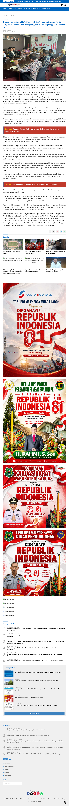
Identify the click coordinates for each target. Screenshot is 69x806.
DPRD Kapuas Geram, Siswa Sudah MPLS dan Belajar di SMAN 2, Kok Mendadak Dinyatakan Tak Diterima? (34, 635)
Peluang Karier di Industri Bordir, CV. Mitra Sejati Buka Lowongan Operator (36, 705)
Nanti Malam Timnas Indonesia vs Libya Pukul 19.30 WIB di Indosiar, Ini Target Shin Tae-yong (33, 754)
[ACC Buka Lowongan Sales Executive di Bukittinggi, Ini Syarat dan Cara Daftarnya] (8, 673)
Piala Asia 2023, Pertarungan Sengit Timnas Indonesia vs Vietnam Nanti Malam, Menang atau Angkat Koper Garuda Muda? (35, 741)
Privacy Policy (35, 799)
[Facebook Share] (50, 231)
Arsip (63, 799)
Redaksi (6, 799)
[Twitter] (31, 793)
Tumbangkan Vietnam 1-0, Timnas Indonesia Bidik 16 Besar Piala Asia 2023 (28, 735)
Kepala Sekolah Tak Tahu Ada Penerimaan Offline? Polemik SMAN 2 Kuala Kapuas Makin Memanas (35, 660)
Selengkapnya (34, 713)
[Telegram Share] (61, 231)
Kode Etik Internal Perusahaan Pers (20, 799)
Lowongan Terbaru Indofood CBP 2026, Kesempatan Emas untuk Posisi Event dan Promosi (37, 689)
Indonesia (7, 763)
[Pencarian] (65, 4)
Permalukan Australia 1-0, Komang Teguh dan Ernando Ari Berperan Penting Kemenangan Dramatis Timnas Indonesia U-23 (35, 748)
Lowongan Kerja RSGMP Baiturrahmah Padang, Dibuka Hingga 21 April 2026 (36, 680)
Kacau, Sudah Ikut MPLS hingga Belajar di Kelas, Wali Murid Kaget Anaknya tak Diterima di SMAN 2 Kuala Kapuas (36, 629)
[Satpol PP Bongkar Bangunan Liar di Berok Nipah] (56, 244)
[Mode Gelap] (62, 4)
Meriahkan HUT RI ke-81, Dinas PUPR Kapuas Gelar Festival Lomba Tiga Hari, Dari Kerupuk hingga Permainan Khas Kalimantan (35, 642)
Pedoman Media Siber (54, 799)
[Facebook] (28, 793)
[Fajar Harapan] (13, 4)
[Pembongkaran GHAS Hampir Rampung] (13, 244)
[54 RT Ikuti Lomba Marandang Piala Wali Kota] (34, 244)
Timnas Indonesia (9, 766)
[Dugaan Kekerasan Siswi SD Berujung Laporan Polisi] (34, 262)
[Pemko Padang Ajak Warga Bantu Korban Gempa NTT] (56, 262)
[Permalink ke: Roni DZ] (4, 31)
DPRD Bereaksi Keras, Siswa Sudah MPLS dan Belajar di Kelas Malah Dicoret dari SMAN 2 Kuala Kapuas (34, 655)
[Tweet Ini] (53, 231)
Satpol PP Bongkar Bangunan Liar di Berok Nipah (55, 252)
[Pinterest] (34, 793)
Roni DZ (9, 30)
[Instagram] (38, 793)
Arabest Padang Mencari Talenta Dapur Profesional (29, 697)
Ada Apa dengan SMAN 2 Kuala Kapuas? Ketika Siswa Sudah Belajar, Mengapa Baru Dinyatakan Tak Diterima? (35, 648)
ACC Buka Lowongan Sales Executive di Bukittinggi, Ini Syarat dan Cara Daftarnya (38, 672)
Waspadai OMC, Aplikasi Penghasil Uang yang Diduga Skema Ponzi (26, 729)
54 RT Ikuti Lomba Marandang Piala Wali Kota (33, 252)
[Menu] (4, 4)
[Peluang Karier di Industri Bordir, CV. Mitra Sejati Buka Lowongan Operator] (8, 706)
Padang (5, 19)
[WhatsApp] (41, 793)
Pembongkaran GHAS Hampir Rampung (11, 252)
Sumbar (6, 772)
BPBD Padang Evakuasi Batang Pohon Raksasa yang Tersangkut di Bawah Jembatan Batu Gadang (12, 271)
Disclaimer (44, 799)
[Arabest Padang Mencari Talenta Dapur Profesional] (8, 698)
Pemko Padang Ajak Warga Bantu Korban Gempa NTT (55, 270)
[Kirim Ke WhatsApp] (64, 231)
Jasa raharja (7, 775)
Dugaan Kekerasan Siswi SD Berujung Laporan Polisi (32, 270)
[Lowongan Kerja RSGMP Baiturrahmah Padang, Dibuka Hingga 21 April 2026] (8, 682)
